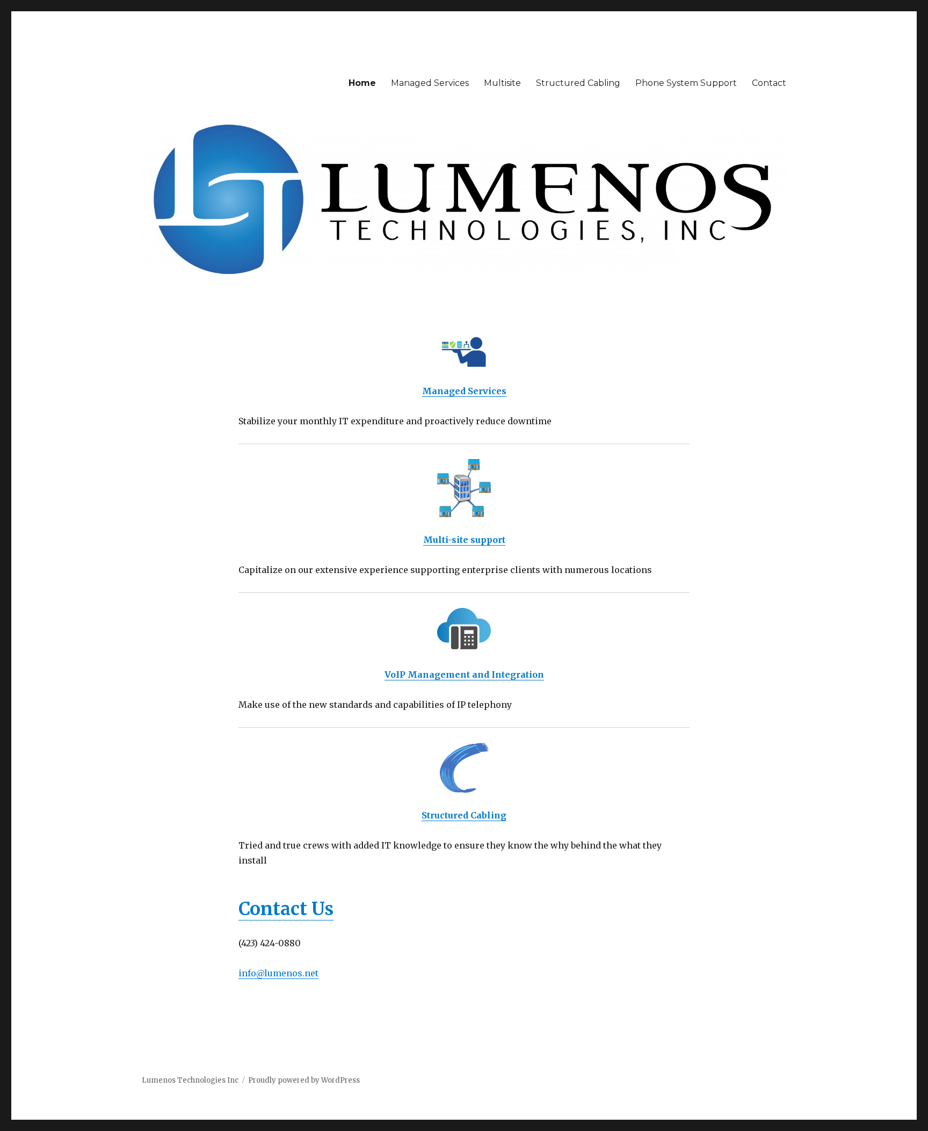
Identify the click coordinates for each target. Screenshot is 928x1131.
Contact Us (286, 909)
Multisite (502, 83)
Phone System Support (686, 83)
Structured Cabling (578, 83)
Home (362, 83)
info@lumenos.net (278, 973)
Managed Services (430, 83)
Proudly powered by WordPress (304, 1080)
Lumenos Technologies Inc (190, 1080)
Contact (769, 83)
